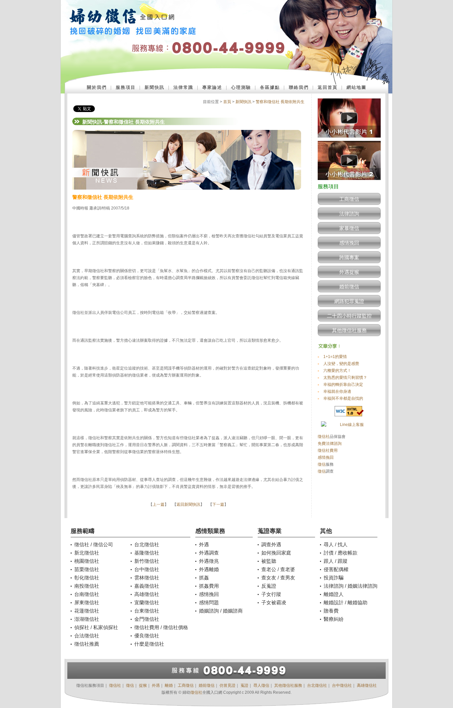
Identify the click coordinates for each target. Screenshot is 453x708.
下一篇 (218, 504)
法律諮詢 (349, 213)
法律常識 (183, 87)
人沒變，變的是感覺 (341, 363)
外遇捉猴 (349, 272)
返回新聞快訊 (188, 504)
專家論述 (212, 87)
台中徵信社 (342, 685)
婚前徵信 (349, 286)
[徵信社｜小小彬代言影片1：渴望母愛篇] (349, 139)
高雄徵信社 (367, 685)
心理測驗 (241, 87)
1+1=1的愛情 (335, 356)
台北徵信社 (317, 685)
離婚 (169, 685)
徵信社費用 (328, 450)
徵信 (322, 464)
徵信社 (324, 436)
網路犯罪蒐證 (349, 301)
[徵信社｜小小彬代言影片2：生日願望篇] (349, 182)
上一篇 (158, 504)
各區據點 (270, 87)
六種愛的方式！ (337, 370)
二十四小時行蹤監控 (349, 316)
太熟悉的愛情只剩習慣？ (345, 377)
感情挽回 (349, 243)
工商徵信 (349, 199)
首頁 (227, 101)
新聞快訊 (154, 87)
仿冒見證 (227, 685)
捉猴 (143, 685)
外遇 (156, 685)
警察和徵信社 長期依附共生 (280, 101)
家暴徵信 (349, 228)
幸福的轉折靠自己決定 (343, 384)
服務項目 (126, 87)
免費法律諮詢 (330, 443)
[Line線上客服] (349, 424)
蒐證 (244, 685)
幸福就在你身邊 (337, 391)
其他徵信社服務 (349, 330)
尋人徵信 (261, 685)
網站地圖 (356, 87)
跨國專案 (349, 257)
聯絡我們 (299, 87)
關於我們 (97, 87)
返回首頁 (328, 87)
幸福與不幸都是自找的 (343, 398)
